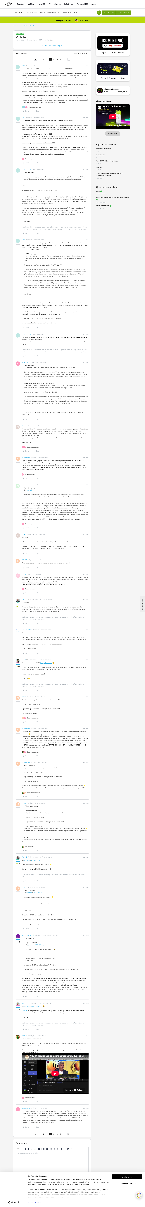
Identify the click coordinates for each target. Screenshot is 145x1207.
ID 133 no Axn (100, 155)
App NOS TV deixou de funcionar (107, 161)
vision (24, 574)
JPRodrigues (26, 1108)
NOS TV (32, 26)
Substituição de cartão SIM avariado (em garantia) (112, 197)
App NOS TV (100, 178)
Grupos (42, 12)
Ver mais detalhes (34, 1203)
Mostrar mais (112, 133)
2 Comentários (101, 202)
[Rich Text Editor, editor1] (52, 1161)
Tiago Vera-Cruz (27, 630)
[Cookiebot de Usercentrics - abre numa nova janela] (13, 1202)
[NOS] (8, 4)
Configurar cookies (126, 1183)
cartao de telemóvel (102, 206)
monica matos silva (28, 485)
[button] (109, 12)
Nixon (24, 426)
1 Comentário (100, 194)
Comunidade (17, 26)
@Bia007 (29, 490)
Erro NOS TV (100, 167)
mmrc (24, 697)
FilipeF (24, 534)
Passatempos (66, 12)
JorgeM (24, 1036)
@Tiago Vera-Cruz (46, 663)
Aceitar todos (127, 1177)
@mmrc (27, 860)
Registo (76, 12)
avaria (98, 191)
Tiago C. (24, 599)
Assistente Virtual (53, 12)
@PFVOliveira (35, 860)
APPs (25, 26)
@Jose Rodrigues (36, 1006)
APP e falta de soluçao (103, 148)
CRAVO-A (25, 560)
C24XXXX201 (26, 169)
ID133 (23, 66)
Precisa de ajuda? (142, 604)
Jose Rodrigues (27, 935)
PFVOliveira (26, 457)
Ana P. (24, 660)
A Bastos (25, 362)
